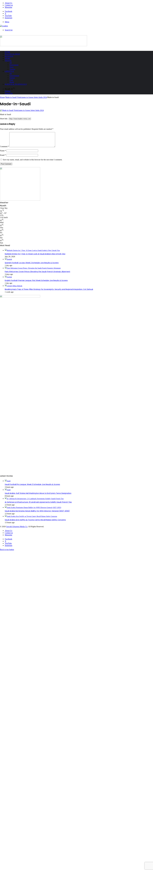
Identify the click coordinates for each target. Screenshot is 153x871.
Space (12, 67)
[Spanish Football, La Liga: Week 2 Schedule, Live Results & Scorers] (8, 259)
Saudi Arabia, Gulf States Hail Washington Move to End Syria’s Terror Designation (38, 493)
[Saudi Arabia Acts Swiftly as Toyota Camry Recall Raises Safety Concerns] (31, 516)
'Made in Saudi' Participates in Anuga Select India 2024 (26, 97)
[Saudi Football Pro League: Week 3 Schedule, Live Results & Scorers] (8, 481)
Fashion (12, 78)
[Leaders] (4, 26)
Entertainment (14, 76)
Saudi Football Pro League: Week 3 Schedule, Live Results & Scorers (32, 484)
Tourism (12, 69)
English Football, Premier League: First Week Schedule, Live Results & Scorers (36, 280)
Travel (8, 60)
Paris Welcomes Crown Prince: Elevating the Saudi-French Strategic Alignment (37, 271)
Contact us (9, 5)
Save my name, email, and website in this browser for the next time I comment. (32, 160)
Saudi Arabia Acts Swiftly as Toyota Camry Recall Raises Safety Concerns (35, 520)
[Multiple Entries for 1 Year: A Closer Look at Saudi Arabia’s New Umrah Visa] (32, 250)
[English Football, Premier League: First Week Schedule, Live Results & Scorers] (8, 277)
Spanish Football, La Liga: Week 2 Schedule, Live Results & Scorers (32, 263)
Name (3, 151)
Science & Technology (16, 84)
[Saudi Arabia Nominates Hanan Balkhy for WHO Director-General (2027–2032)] (33, 507)
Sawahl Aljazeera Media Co (16, 527)
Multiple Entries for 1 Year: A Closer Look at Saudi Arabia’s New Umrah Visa (35, 254)
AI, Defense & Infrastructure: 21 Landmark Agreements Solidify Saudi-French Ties (38, 502)
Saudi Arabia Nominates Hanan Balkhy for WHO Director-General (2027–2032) (37, 511)
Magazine (8, 7)
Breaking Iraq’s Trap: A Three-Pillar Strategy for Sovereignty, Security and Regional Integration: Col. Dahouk (49, 289)
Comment (4, 146)
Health (12, 82)
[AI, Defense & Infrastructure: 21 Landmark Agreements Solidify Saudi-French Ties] (34, 499)
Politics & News (12, 54)
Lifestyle (9, 71)
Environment (14, 65)
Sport (7, 58)
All (11, 63)
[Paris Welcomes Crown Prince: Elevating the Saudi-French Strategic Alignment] (33, 268)
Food (11, 80)
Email (3, 155)
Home (7, 52)
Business (9, 56)
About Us (8, 3)
